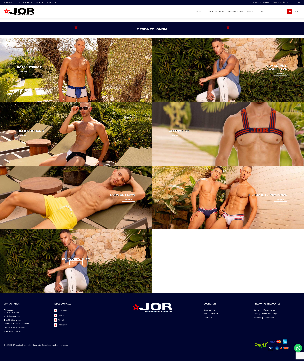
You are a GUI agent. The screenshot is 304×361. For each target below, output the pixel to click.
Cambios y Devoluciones (264, 310)
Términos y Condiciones (264, 318)
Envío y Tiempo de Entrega (265, 314)
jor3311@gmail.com (14, 320)
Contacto (208, 318)
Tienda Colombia (211, 314)
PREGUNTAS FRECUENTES (267, 304)
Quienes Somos (210, 310)
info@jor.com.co (13, 316)
